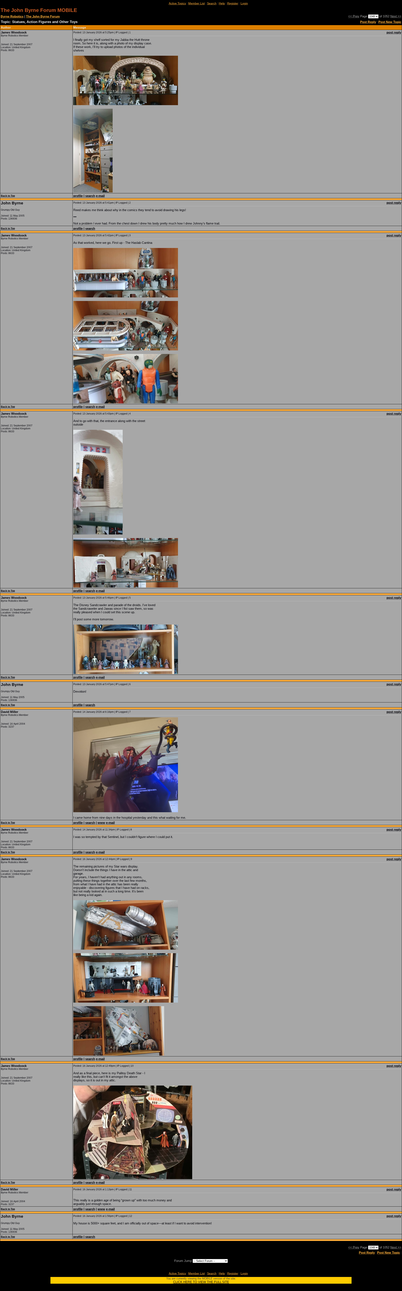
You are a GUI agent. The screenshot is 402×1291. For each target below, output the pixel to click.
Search (211, 3)
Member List (196, 3)
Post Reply (368, 22)
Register (232, 3)
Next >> (395, 16)
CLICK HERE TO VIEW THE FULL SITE (201, 1282)
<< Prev (353, 16)
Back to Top (8, 195)
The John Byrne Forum (43, 16)
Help (222, 3)
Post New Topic (389, 22)
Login (244, 3)
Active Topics (177, 3)
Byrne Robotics (12, 16)
